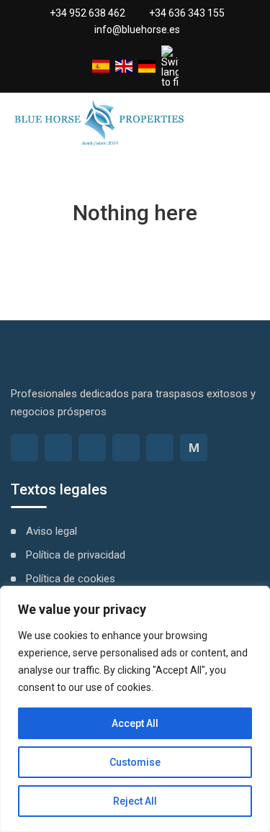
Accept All (135, 723)
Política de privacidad (75, 554)
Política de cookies (70, 578)
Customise (135, 762)
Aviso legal (51, 531)
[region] (135, 709)
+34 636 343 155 (187, 13)
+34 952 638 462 (87, 13)
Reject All (135, 801)
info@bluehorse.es (137, 29)
